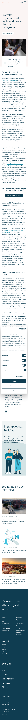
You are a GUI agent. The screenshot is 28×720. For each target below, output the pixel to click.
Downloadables (5, 630)
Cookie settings (5, 702)
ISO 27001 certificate (7, 711)
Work (4, 670)
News (3, 621)
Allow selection (14, 385)
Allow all (14, 381)
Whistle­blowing (5, 704)
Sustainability (7, 679)
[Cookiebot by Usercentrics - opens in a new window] (19, 329)
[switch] (24, 360)
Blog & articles (5, 623)
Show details (19, 376)
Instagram (4, 647)
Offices (5, 687)
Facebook (4, 649)
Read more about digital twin (14, 195)
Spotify (3, 653)
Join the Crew (19, 623)
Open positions (20, 628)
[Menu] (23, 2)
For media (6, 683)
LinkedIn (4, 644)
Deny (14, 390)
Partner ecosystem (20, 630)
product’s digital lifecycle (10, 80)
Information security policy (8, 709)
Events (3, 626)
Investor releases (6, 628)
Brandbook (4, 714)
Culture (18, 625)
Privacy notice (5, 706)
